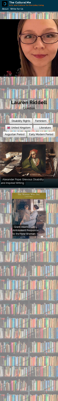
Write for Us (16, 9)
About (5, 9)
